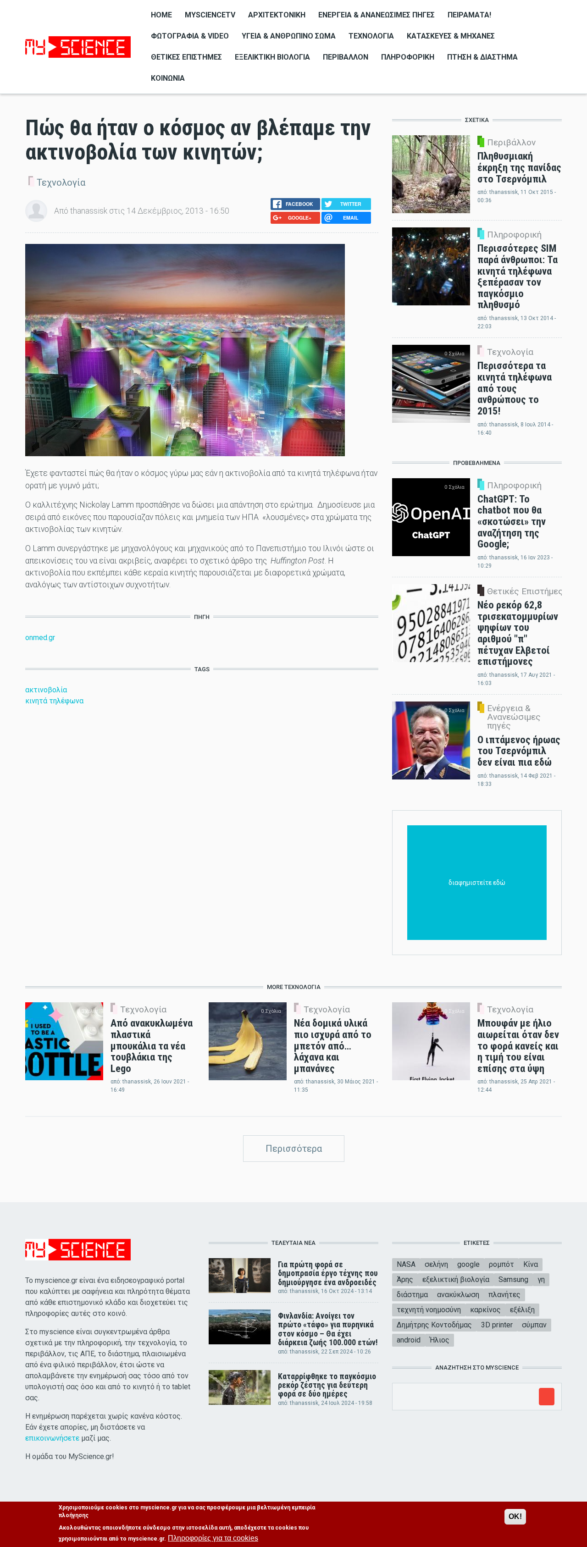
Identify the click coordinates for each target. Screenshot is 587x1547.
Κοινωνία (168, 78)
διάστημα (412, 1294)
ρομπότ (501, 1264)
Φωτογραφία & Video (190, 36)
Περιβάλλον (345, 57)
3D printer (497, 1324)
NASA (406, 1264)
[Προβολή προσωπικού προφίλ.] (36, 210)
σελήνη (436, 1264)
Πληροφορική (407, 57)
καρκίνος (485, 1309)
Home (161, 15)
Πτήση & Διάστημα (482, 57)
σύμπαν (534, 1324)
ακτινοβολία (46, 689)
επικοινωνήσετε (52, 1438)
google (468, 1264)
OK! (515, 1516)
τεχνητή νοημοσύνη (429, 1309)
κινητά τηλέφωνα (54, 700)
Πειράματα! (469, 15)
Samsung (513, 1279)
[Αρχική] (78, 46)
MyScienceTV (210, 15)
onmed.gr (40, 637)
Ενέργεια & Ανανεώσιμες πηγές (376, 15)
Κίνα (530, 1264)
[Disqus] (201, 843)
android (409, 1340)
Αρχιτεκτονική (276, 15)
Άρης (405, 1279)
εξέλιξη (522, 1309)
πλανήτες (504, 1294)
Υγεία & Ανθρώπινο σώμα (289, 36)
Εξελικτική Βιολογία (272, 57)
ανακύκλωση (458, 1294)
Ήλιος (439, 1340)
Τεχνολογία (371, 36)
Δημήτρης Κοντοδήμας (434, 1324)
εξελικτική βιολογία (455, 1279)
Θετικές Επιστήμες (186, 57)
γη (541, 1279)
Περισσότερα (294, 1148)
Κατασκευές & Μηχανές (451, 36)
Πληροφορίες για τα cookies (213, 1538)
